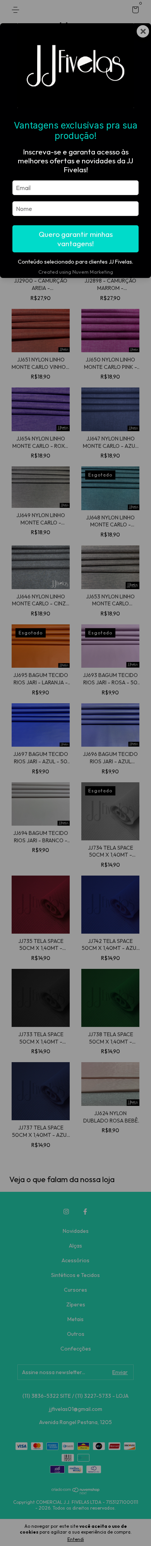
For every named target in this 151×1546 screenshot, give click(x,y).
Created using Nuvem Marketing (75, 272)
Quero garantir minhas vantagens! (76, 239)
